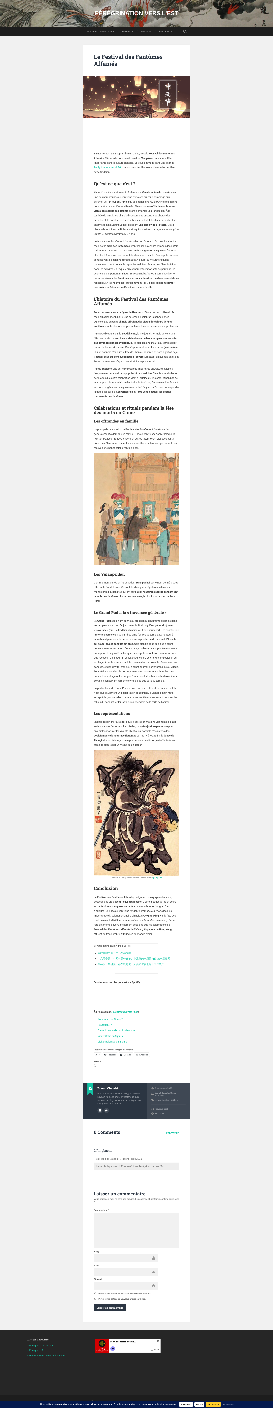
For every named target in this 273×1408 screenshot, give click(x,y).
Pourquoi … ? (105, 1024)
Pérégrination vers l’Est (124, 1011)
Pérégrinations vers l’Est (107, 167)
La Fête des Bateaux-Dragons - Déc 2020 (119, 1158)
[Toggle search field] (185, 31)
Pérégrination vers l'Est (136, 13)
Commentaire (101, 1210)
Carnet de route (162, 1093)
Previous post (161, 1109)
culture (158, 1100)
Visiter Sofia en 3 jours (110, 1036)
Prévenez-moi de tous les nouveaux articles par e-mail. (122, 1299)
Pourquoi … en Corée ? (110, 1019)
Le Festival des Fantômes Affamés (128, 60)
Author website (106, 1110)
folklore (174, 1100)
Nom (96, 1252)
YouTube (146, 31)
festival (165, 1100)
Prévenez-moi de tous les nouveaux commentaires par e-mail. (125, 1294)
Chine (173, 1093)
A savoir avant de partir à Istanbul (116, 1030)
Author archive (100, 1110)
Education (159, 1095)
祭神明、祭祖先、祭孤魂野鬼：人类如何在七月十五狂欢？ (131, 964)
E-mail (97, 1266)
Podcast (164, 31)
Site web (98, 1279)
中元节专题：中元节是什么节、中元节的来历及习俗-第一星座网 (134, 958)
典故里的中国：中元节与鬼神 (114, 953)
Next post (159, 1113)
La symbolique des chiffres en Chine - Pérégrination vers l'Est (130, 1166)
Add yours (172, 1133)
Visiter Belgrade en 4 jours (112, 1041)
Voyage (126, 31)
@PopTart (157, 878)
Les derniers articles (100, 31)
